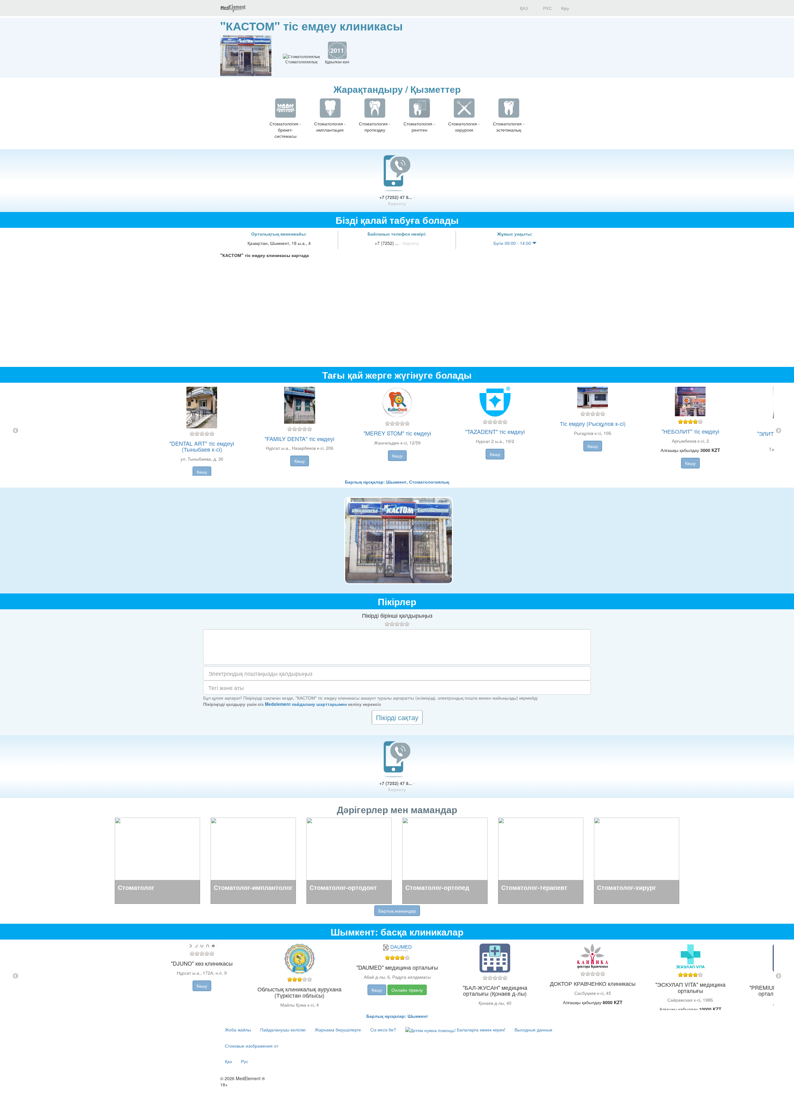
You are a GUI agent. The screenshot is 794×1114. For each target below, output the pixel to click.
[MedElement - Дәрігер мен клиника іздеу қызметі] (233, 8)
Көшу (202, 472)
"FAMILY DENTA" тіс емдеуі (299, 439)
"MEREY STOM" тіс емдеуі (397, 433)
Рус (244, 1061)
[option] (397, 431)
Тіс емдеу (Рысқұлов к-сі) (593, 423)
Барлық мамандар (397, 911)
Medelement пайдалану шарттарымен (306, 704)
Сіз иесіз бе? (383, 1029)
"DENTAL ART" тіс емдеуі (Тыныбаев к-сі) (201, 446)
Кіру (565, 8)
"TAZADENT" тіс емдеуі (495, 431)
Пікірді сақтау (397, 717)
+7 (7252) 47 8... (397, 200)
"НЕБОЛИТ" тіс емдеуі (690, 431)
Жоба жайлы (238, 1029)
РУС (547, 8)
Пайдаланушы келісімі (283, 1029)
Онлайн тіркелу (407, 990)
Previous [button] (15, 431)
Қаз (228, 1061)
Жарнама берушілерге (338, 1029)
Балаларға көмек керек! (480, 1029)
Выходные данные (533, 1029)
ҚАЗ (523, 8)
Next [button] (778, 431)
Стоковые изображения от (251, 1046)
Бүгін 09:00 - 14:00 (512, 243)
